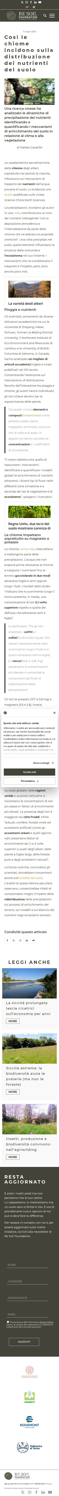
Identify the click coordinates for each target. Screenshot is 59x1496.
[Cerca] (43, 16)
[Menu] (50, 16)
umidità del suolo (31, 878)
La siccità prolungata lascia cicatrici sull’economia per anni (28, 1008)
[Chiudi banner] (54, 713)
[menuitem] (43, 16)
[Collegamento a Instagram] (26, 2)
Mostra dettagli (41, 763)
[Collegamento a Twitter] (22, 2)
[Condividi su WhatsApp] (20, 940)
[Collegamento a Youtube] (40, 2)
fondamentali (32, 415)
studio (8, 194)
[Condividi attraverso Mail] (33, 940)
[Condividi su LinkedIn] (27, 940)
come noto (27, 549)
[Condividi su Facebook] (7, 940)
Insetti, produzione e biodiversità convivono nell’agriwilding (28, 1144)
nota (17, 213)
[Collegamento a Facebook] (31, 2)
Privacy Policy (46, 1322)
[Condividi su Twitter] (13, 940)
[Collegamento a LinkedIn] (35, 2)
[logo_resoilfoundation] (24, 16)
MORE (12, 1021)
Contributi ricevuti (31, 1488)
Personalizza (28, 781)
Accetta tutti (29, 772)
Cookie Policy (17, 1488)
